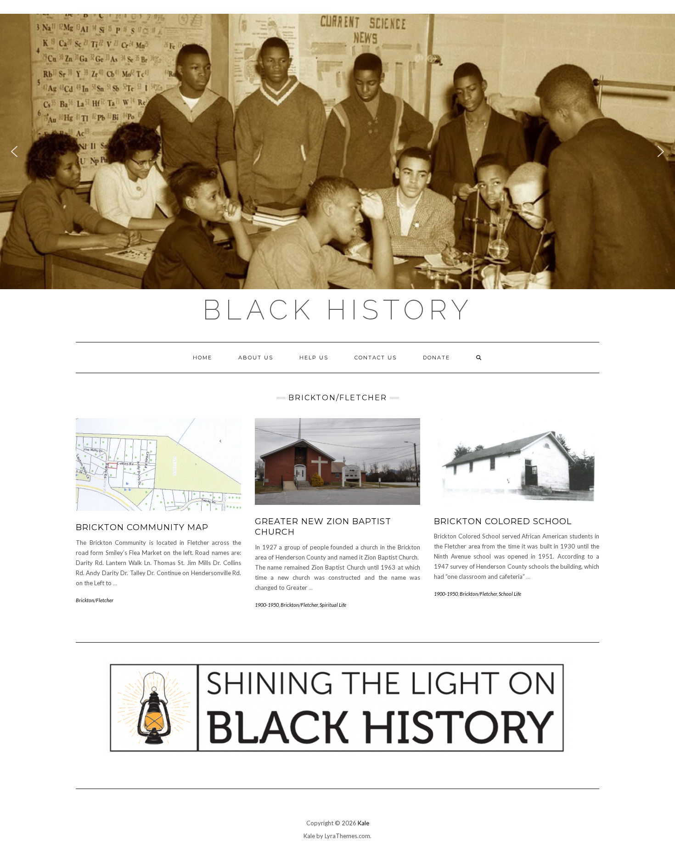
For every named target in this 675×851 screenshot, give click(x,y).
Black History (337, 310)
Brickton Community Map (142, 527)
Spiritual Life (333, 605)
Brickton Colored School (503, 521)
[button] (337, 151)
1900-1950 (267, 605)
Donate (436, 357)
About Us (255, 357)
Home (202, 357)
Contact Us (375, 357)
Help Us (313, 357)
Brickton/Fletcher (94, 600)
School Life (510, 594)
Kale (363, 823)
